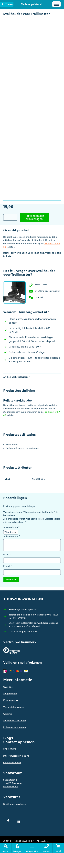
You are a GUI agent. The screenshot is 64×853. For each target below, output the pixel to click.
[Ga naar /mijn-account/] (17, 848)
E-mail (7, 566)
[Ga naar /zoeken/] (5, 848)
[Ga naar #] (58, 848)
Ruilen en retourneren (14, 727)
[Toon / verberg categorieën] (56, 4)
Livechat (38, 297)
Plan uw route (10, 786)
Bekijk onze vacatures (14, 804)
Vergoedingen (10, 693)
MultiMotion (38, 479)
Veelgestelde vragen (13, 707)
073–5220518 (9, 749)
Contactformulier (12, 762)
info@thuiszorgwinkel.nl (47, 291)
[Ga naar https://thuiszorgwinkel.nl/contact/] (46, 848)
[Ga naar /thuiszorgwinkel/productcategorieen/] (32, 848)
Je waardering (11, 527)
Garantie (7, 714)
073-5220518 (40, 284)
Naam (7, 554)
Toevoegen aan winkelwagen (34, 217)
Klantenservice (10, 700)
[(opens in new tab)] (11, 650)
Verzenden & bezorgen (14, 720)
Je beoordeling (11, 536)
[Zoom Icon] (57, 19)
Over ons (7, 687)
